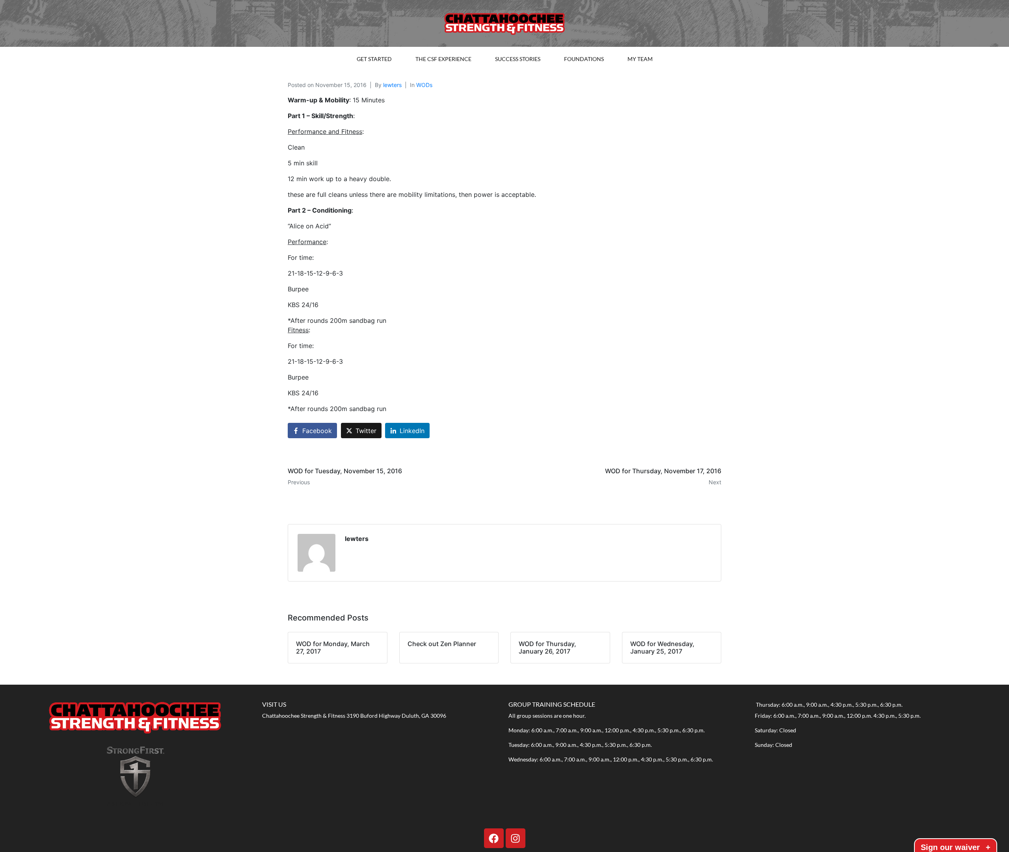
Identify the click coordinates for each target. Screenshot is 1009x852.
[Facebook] (494, 838)
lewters (392, 84)
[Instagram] (515, 838)
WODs (424, 84)
